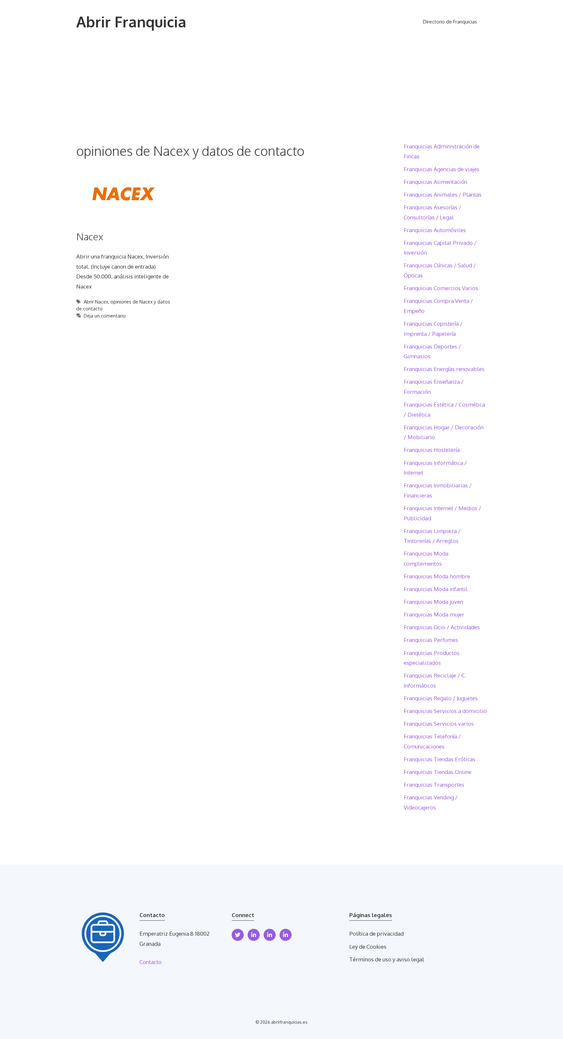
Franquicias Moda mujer (434, 614)
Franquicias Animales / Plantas (443, 194)
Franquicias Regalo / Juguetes (441, 698)
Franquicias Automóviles (435, 230)
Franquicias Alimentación (435, 181)
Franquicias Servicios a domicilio (445, 710)
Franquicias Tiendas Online (437, 771)
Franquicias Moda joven (433, 601)
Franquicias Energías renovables (444, 368)
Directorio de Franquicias (450, 22)
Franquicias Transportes (434, 784)
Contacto (150, 961)
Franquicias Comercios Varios (441, 288)
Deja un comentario (105, 316)
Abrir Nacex (96, 301)
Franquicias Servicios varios (439, 723)
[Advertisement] (281, 92)
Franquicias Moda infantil (436, 589)
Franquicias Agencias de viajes (441, 169)
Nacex (89, 236)
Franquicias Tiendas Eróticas (439, 759)
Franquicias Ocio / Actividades (442, 627)
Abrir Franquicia (131, 21)
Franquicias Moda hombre (437, 576)
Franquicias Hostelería (432, 449)
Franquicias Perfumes (431, 639)
